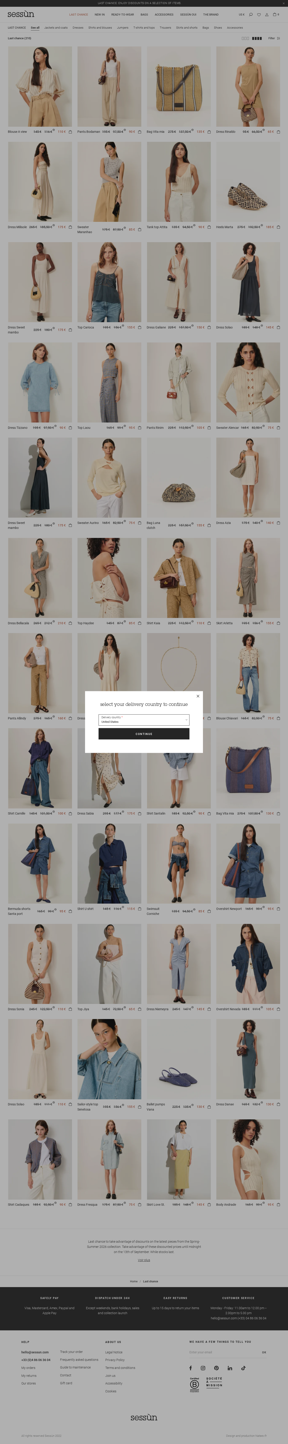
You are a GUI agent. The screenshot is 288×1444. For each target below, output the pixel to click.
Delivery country (111, 717)
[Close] (198, 696)
